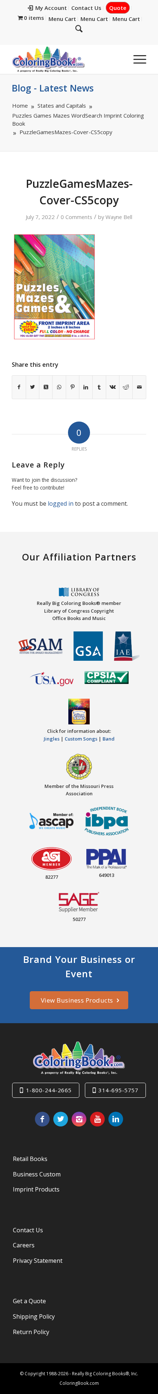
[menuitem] (47, 8)
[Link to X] (60, 1119)
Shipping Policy (34, 1316)
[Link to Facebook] (42, 1119)
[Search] (79, 28)
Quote (117, 7)
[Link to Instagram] (79, 1119)
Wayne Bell (118, 217)
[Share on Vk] (112, 387)
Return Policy (31, 1332)
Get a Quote (29, 1301)
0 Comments (76, 217)
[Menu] (136, 59)
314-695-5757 (118, 1090)
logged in (60, 503)
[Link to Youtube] (97, 1119)
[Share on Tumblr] (99, 387)
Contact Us (86, 7)
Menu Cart (62, 18)
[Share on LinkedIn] (85, 387)
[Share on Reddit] (125, 387)
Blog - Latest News (53, 88)
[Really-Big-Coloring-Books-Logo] (65, 59)
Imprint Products (36, 1189)
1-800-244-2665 (49, 1090)
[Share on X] (32, 387)
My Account (51, 7)
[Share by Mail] (139, 387)
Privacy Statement (37, 1261)
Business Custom (37, 1174)
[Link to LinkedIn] (115, 1119)
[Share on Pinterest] (72, 387)
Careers (24, 1245)
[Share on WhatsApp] (59, 387)
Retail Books (30, 1159)
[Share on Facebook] (18, 387)
